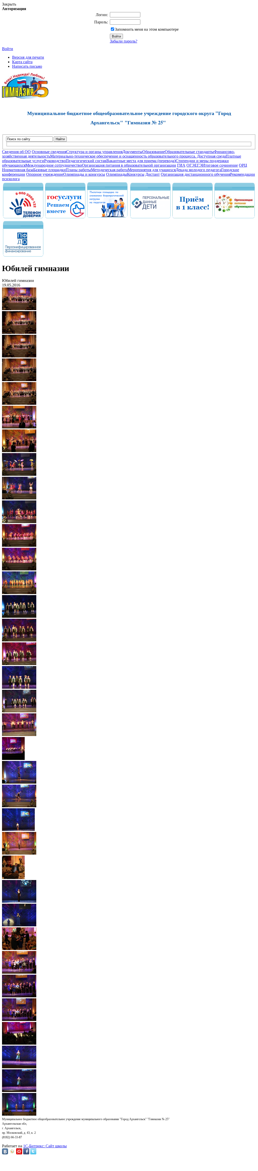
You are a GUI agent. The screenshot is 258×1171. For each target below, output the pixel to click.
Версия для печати (28, 57)
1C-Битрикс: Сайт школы (45, 1146)
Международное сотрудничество (53, 165)
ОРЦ (243, 165)
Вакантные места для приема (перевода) (141, 161)
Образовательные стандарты (189, 152)
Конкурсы (135, 174)
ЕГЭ (198, 165)
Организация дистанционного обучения (195, 174)
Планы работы (78, 170)
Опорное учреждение (44, 174)
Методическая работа (109, 170)
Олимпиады (116, 174)
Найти (60, 139)
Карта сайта (22, 62)
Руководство (55, 161)
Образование (153, 152)
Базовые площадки (49, 170)
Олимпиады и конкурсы (84, 174)
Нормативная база (17, 170)
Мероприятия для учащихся (152, 170)
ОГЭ (190, 165)
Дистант (152, 174)
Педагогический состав (86, 161)
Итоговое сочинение (220, 165)
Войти (7, 49)
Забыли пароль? (123, 41)
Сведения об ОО (16, 152)
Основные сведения (49, 152)
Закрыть (9, 4)
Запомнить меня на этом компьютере (147, 29)
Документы (132, 152)
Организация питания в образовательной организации (129, 165)
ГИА (181, 165)
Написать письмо (27, 66)
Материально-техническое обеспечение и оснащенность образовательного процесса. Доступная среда (138, 156)
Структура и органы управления (94, 152)
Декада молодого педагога (198, 170)
